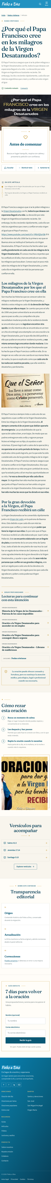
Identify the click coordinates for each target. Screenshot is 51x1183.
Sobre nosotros (7, 1147)
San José (30, 1101)
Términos (30, 1179)
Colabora (4, 1156)
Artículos (4, 1126)
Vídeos (4, 1131)
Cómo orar (5, 1110)
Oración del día (7, 1096)
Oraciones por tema (8, 1101)
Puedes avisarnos (11, 960)
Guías (3, 1122)
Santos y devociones (35, 1096)
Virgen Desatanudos (12, 211)
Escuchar (10, 168)
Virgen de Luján (17, 519)
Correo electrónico (13, 1027)
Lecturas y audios (8, 1135)
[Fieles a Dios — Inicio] (11, 4)
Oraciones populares (9, 1105)
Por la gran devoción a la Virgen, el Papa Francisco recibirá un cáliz (26, 194)
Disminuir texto (27, 168)
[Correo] (19, 1085)
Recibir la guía (25, 1040)
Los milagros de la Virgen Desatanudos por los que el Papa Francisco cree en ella (25, 187)
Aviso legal (5, 1179)
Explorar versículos (24, 866)
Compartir (24, 88)
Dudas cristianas (13, 15)
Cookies (22, 1179)
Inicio (3, 15)
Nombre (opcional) (13, 1015)
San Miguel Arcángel (35, 1105)
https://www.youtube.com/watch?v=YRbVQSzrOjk (23, 234)
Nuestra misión (7, 1151)
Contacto (4, 1160)
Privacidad (14, 1179)
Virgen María (32, 1110)
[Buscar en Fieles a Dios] (40, 4)
